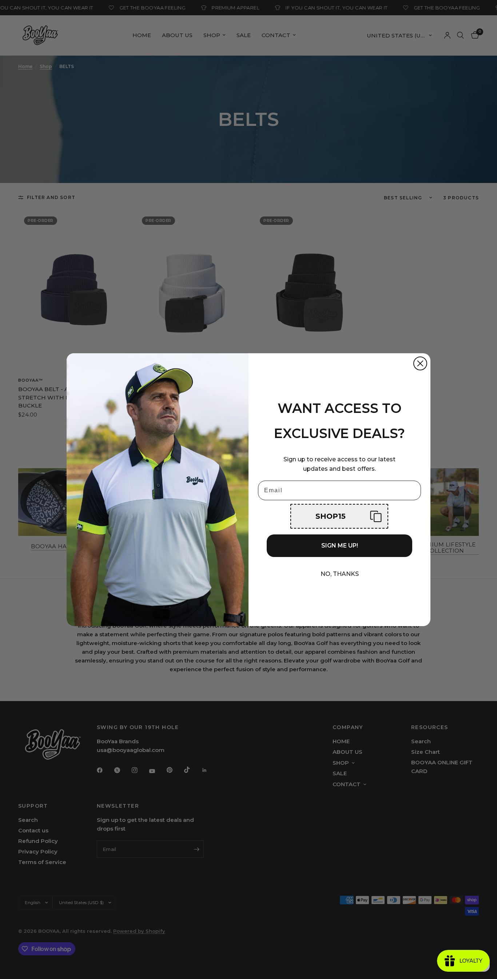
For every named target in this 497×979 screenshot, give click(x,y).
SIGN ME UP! (339, 545)
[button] (339, 516)
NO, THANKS (340, 573)
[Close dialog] (420, 363)
